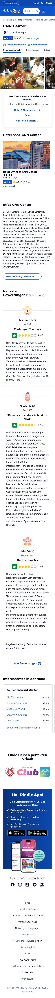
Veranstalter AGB (27, 922)
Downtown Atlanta (17, 714)
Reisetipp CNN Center (45, 20)
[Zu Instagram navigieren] (20, 885)
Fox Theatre (13, 720)
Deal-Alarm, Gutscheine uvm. (27, 915)
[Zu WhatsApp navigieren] (42, 885)
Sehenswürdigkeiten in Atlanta (23, 727)
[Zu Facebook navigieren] (12, 885)
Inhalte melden (28, 909)
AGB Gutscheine (27, 959)
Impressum (27, 978)
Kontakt (36, 3)
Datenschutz (27, 934)
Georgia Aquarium (17, 703)
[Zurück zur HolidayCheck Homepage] (11, 11)
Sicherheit (27, 972)
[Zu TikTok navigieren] (27, 885)
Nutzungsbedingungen (27, 928)
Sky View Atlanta (16, 697)
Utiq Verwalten (27, 947)
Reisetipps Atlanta (23, 20)
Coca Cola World (16, 709)
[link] (43, 11)
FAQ (27, 903)
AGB (27, 953)
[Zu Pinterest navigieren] (34, 885)
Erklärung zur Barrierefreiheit (27, 966)
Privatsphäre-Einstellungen (27, 940)
